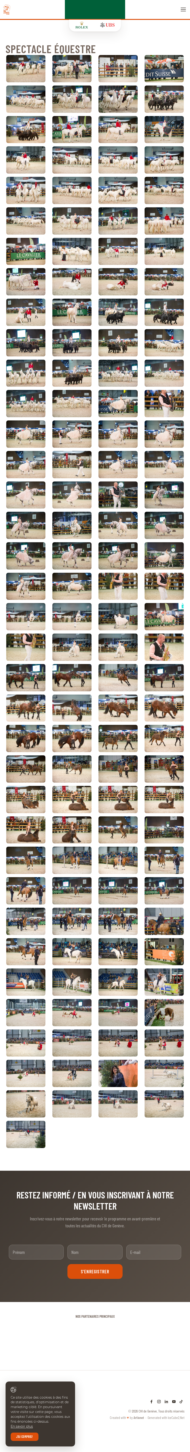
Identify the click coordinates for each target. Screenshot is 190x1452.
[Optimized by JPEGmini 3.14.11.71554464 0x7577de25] (164, 129)
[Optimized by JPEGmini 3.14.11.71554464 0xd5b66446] (25, 251)
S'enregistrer (95, 1271)
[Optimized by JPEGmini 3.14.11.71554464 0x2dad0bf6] (118, 403)
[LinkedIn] (166, 1401)
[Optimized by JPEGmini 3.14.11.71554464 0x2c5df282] (25, 342)
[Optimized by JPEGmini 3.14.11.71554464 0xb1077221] (164, 556)
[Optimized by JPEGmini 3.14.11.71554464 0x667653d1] (25, 677)
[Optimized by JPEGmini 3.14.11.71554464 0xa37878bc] (72, 281)
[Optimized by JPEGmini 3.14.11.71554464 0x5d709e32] (25, 99)
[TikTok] (181, 1401)
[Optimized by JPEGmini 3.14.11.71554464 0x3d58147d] (118, 99)
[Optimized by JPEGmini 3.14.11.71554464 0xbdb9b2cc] (72, 1073)
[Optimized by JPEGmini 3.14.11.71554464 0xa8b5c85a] (72, 160)
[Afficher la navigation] (183, 9)
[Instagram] (159, 1401)
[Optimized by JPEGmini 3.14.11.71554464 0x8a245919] (118, 1012)
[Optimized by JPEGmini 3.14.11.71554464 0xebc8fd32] (72, 99)
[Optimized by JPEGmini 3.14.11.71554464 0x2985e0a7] (72, 495)
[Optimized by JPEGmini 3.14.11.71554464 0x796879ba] (25, 890)
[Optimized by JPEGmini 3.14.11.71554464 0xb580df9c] (25, 1134)
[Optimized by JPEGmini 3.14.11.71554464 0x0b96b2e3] (164, 68)
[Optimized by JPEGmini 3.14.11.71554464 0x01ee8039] (25, 68)
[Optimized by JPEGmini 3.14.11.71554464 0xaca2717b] (164, 312)
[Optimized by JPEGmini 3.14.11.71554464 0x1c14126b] (164, 160)
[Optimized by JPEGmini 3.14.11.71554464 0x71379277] (164, 434)
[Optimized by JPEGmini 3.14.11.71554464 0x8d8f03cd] (25, 373)
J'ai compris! (24, 1437)
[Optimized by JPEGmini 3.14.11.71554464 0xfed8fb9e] (118, 495)
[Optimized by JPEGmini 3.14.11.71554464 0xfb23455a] (72, 738)
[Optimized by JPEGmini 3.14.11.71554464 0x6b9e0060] (25, 190)
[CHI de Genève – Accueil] (6, 9)
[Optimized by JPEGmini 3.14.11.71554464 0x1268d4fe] (72, 890)
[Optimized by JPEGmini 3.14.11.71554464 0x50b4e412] (72, 1043)
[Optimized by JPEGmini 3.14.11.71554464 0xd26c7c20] (118, 160)
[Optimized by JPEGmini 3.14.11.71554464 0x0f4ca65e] (25, 434)
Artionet (138, 1417)
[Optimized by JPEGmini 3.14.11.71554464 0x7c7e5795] (118, 556)
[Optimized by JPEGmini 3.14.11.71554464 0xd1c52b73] (25, 129)
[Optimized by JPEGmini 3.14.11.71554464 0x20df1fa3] (25, 799)
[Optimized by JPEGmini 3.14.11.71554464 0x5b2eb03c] (164, 677)
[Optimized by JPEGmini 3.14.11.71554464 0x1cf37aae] (118, 312)
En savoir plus (22, 1426)
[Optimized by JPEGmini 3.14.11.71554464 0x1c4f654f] (72, 251)
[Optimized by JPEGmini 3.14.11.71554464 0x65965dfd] (118, 434)
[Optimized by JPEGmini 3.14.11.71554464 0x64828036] (164, 495)
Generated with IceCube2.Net (166, 1417)
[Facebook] (151, 1401)
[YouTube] (174, 1401)
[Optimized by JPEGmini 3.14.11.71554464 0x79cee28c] (164, 221)
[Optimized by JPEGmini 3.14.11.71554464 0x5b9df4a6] (164, 890)
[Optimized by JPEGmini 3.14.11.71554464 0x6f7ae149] (72, 68)
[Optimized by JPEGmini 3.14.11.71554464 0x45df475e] (25, 556)
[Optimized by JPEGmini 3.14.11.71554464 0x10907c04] (164, 403)
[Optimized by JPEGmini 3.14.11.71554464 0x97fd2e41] (25, 464)
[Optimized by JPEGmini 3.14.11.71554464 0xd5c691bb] (25, 647)
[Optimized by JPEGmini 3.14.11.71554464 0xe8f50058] (25, 1073)
